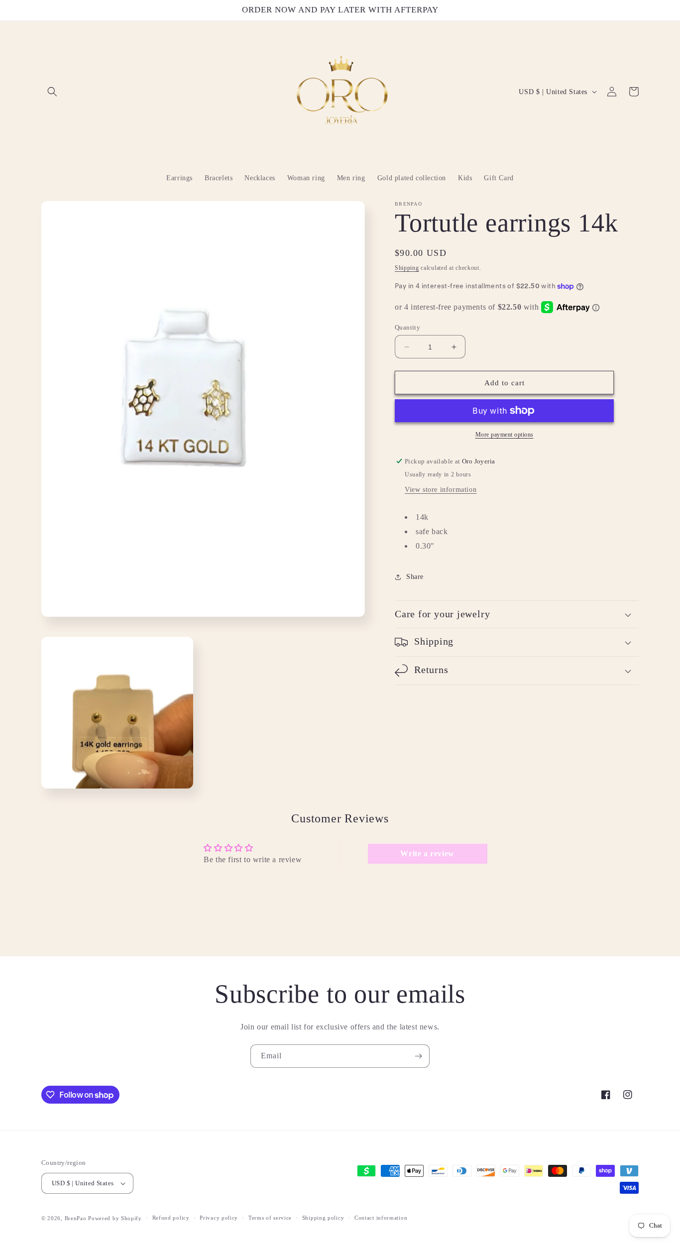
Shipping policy (323, 1218)
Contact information (380, 1218)
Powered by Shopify (115, 1218)
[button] (52, 92)
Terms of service (270, 1218)
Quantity (407, 327)
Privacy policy (219, 1218)
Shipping (407, 267)
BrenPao (76, 1218)
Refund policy (171, 1218)
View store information (440, 489)
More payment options (504, 434)
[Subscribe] (418, 1056)
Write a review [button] (427, 853)
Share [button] (415, 576)
